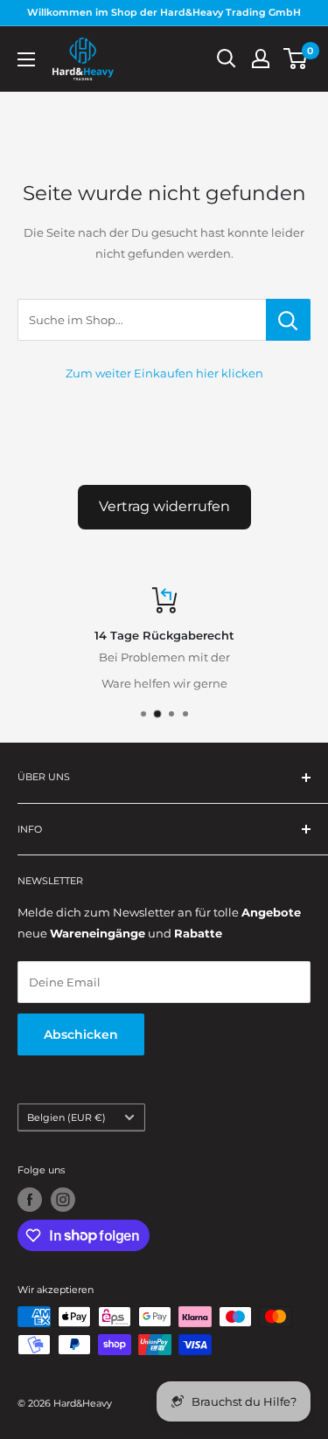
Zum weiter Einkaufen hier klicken (164, 373)
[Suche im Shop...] (288, 320)
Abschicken (81, 1034)
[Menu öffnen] (26, 59)
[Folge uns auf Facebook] (29, 1199)
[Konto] (260, 58)
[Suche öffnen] (226, 58)
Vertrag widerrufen (164, 506)
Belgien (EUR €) (66, 1117)
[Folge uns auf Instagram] (63, 1199)
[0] (296, 58)
